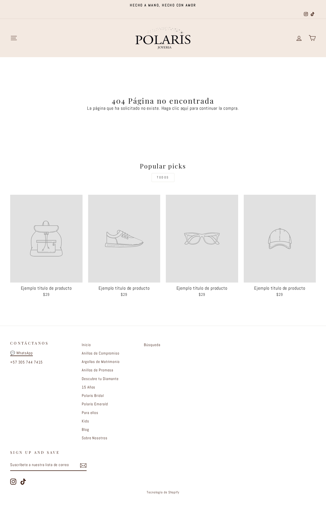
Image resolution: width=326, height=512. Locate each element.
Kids (85, 421)
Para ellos (90, 412)
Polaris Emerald (95, 404)
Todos (163, 177)
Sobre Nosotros (94, 438)
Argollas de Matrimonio (101, 361)
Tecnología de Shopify (163, 492)
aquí (185, 108)
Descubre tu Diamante (100, 378)
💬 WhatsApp (21, 353)
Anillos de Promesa (97, 370)
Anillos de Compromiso (100, 353)
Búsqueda (152, 344)
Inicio (86, 344)
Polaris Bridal (93, 395)
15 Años (88, 387)
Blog (85, 429)
